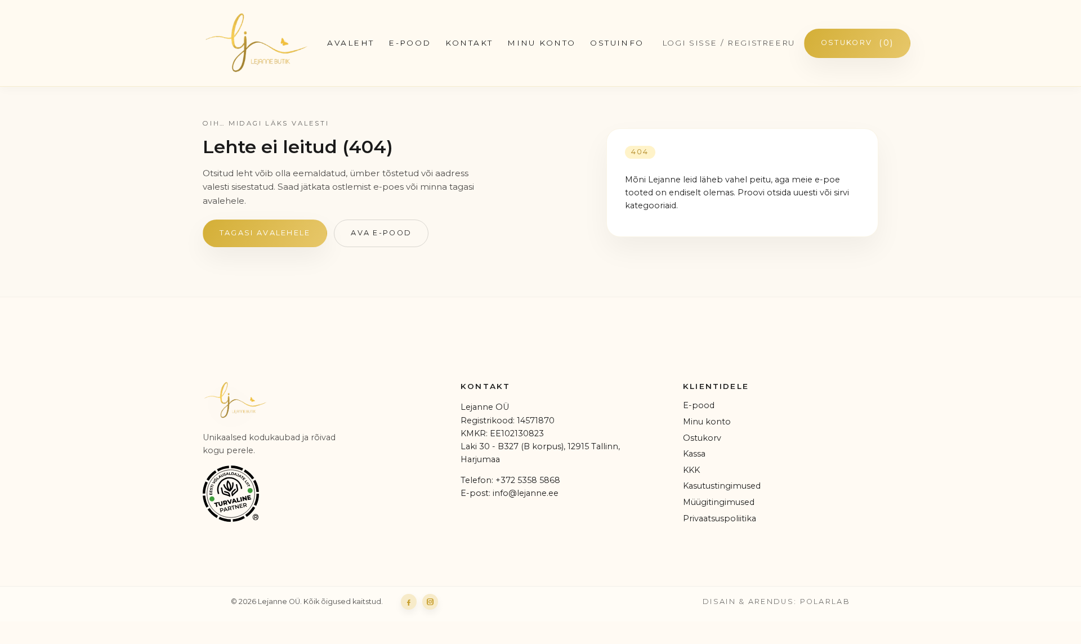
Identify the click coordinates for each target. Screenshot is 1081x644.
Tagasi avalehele (265, 233)
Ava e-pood (381, 233)
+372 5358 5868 (527, 480)
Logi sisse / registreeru (728, 42)
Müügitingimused (718, 502)
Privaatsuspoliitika (719, 518)
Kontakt (469, 42)
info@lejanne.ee (526, 493)
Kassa (694, 454)
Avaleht (350, 42)
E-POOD (409, 42)
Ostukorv (857, 43)
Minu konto (541, 42)
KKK (691, 470)
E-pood (698, 405)
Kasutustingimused (722, 486)
